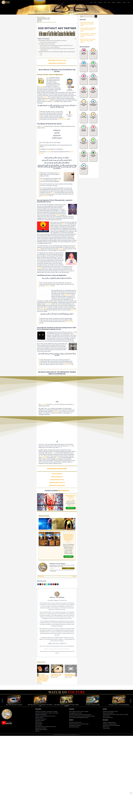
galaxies (60, 248)
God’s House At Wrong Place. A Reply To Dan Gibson (46, 710)
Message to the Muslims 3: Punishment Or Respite (46, 708)
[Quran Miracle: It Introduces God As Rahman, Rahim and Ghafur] (60, 518)
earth (58, 173)
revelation (67, 295)
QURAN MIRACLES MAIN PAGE (57, 468)
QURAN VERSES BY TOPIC (57, 479)
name (53, 453)
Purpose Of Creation (39, 717)
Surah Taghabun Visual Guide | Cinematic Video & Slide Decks (88, 29)
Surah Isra (48, 285)
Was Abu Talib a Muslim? (108, 710)
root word (43, 404)
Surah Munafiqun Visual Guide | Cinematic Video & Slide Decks (88, 35)
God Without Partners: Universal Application (49, 47)
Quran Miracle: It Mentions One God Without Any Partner (52, 40)
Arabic (41, 456)
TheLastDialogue (41, 17)
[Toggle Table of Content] (75, 38)
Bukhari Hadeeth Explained (41, 726)
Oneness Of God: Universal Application (48, 42)
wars (53, 101)
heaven (53, 192)
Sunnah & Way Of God (108, 714)
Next (74, 576)
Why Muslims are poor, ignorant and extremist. (45, 723)
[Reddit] (42, 585)
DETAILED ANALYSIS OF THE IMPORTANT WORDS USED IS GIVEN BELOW (57, 51)
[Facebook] (38, 585)
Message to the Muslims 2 (41, 711)
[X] (40, 585)
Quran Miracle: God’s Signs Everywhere (42, 675)
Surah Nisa (67, 364)
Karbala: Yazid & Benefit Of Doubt (110, 708)
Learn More (70, 508)
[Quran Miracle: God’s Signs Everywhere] (43, 665)
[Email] (55, 585)
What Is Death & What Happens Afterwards (78, 714)
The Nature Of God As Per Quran (47, 44)
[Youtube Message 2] (66, 689)
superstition (43, 308)
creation (45, 97)
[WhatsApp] (47, 585)
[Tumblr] (51, 585)
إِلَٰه (40, 54)
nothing (49, 151)
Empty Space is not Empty (75, 722)
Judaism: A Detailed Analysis (109, 719)
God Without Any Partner (51, 22)
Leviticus (69, 500)
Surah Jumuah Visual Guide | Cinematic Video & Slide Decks (88, 41)
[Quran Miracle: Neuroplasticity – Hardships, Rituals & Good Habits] (47, 518)
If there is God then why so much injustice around (80, 711)
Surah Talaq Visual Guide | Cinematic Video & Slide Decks (87, 24)
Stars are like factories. (74, 724)
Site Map (37, 728)
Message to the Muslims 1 (41, 725)
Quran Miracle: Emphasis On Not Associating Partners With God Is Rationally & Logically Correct (57, 49)
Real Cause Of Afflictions (40, 716)
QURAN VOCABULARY (57, 476)
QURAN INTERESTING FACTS (57, 482)
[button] (38, 673)
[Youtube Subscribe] (7, 719)
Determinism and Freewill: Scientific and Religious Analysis (82, 713)
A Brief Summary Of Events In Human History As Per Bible (115, 711)
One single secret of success (75, 710)
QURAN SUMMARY (57, 473)
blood (72, 505)
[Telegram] (49, 585)
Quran (47, 77)
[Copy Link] (58, 585)
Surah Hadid (46, 195)
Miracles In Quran (39, 714)
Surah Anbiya (69, 321)
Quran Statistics (38, 720)
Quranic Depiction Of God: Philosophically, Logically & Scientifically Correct (56, 45)
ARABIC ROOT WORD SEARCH (57, 485)
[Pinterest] (53, 585)
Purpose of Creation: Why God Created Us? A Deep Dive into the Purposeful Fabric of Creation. (70, 677)
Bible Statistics (38, 722)
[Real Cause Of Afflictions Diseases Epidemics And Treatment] (73, 518)
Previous (41, 576)
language (44, 457)
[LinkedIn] (45, 585)
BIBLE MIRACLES (63, 490)
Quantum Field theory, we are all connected (78, 721)
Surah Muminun (62, 119)
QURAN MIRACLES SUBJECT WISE (57, 60)
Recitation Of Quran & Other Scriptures (111, 722)
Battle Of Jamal (106, 713)
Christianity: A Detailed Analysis (110, 721)
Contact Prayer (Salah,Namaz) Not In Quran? (45, 713)
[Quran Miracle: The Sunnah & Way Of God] (57, 665)
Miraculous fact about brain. (75, 719)
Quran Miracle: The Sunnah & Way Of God (56, 675)
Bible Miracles (38, 719)
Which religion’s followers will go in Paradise (78, 708)
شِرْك (41, 53)
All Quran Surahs (42, 22)
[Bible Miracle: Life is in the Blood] (50, 494)
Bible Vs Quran (106, 724)
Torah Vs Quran (106, 725)
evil (73, 332)
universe (41, 86)
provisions (48, 304)
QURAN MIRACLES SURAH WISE (57, 63)
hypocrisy (55, 411)
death (58, 180)
